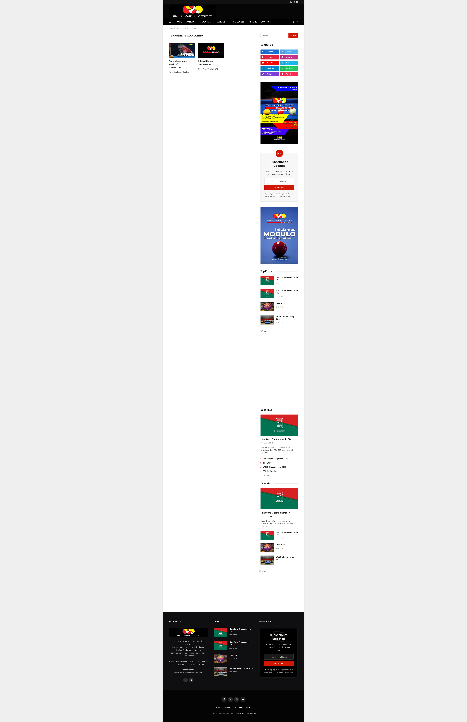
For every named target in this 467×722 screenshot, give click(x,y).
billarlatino (176, 67)
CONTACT (266, 21)
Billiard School (206, 61)
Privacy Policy (280, 196)
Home (218, 707)
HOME (179, 21)
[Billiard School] (211, 50)
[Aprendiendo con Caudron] (182, 50)
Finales (266, 475)
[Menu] (170, 22)
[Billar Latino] (192, 11)
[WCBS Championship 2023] (267, 320)
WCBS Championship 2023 (285, 318)
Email (248, 707)
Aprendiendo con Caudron (178, 62)
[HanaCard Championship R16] (267, 293)
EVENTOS (206, 21)
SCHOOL (221, 21)
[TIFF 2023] (267, 306)
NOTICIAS (191, 21)
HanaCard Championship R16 (287, 291)
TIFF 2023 (280, 303)
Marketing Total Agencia (247, 713)
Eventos (228, 707)
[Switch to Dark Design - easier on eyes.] (297, 22)
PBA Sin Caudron (270, 471)
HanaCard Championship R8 (287, 278)
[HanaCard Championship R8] (267, 280)
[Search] (293, 22)
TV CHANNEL (237, 21)
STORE (253, 21)
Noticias (239, 707)
